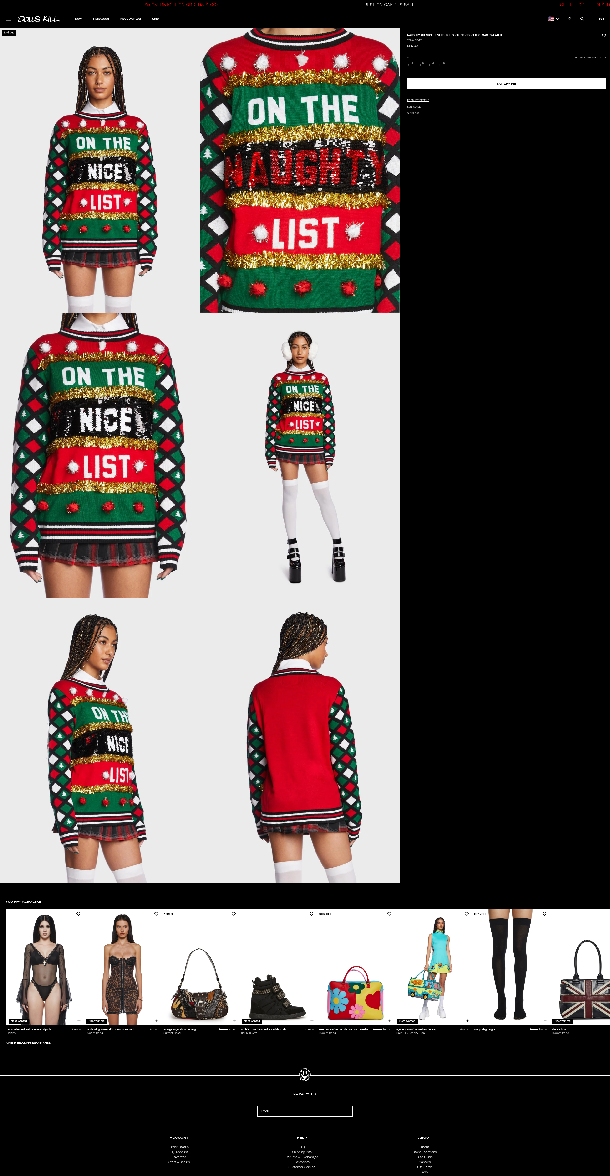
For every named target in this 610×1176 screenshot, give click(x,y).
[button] (180, 4)
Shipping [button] (413, 113)
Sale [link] (155, 18)
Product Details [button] (418, 100)
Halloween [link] (101, 18)
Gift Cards (424, 1167)
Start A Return (179, 1162)
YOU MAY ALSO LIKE (23, 901)
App (425, 1172)
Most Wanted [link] (130, 18)
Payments (302, 1162)
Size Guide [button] (414, 107)
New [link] (78, 18)
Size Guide (425, 1157)
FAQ (302, 1147)
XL (440, 65)
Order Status (179, 1147)
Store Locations (425, 1152)
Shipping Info (302, 1152)
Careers (425, 1162)
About (424, 1147)
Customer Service (301, 1167)
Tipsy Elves (414, 40)
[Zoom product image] (100, 170)
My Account (179, 1152)
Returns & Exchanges (302, 1157)
